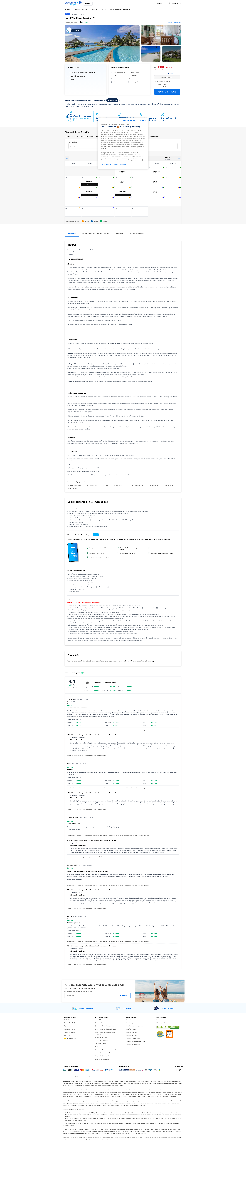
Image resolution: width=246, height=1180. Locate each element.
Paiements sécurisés (101, 1037)
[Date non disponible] (139, 171)
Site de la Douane (100, 1023)
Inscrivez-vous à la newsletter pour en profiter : (79, 991)
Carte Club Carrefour (101, 1040)
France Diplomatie (100, 1020)
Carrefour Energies (131, 1032)
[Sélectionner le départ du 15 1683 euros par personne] (123, 191)
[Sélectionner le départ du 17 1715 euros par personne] (156, 191)
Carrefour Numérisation (133, 1044)
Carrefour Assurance (132, 1035)
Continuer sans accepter (133, 120)
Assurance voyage (69, 1032)
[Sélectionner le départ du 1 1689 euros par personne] (123, 171)
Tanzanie (94, 9)
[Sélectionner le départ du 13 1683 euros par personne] (89, 191)
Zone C (105, 221)
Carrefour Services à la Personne (135, 1041)
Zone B (96, 221)
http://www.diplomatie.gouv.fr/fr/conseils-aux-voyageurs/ (139, 661)
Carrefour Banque (131, 1029)
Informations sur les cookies (103, 1053)
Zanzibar (103, 9)
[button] (102, 43)
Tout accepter (120, 165)
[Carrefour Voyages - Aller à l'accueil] (73, 3)
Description (72, 233)
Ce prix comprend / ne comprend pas (95, 233)
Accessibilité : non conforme (103, 1056)
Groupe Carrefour (131, 1020)
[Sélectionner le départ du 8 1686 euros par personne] (123, 181)
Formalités (119, 233)
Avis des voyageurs (137, 233)
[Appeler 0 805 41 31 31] (169, 1027)
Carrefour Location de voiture (135, 1026)
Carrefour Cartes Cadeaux (133, 1038)
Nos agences (160, 1020)
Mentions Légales (100, 1043)
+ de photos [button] (171, 54)
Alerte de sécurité (100, 1047)
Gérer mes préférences (102, 1059)
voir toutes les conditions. (85, 1077)
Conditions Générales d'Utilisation (105, 1029)
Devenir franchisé (69, 1023)
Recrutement (68, 1026)
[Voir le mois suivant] (179, 158)
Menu (89, 3)
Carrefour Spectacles (132, 1023)
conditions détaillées (139, 1105)
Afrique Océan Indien (81, 9)
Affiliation (67, 1020)
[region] (123, 143)
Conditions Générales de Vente (104, 1026)
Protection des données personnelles (106, 1050)
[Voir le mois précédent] (67, 158)
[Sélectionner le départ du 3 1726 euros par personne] (156, 171)
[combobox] (84, 146)
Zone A (87, 221)
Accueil (69, 9)
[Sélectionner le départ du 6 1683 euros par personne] (89, 181)
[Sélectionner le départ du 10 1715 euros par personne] (156, 181)
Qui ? (140, 142)
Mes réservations (161, 1023)
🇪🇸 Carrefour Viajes (70, 1038)
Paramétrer (106, 165)
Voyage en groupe (69, 1029)
